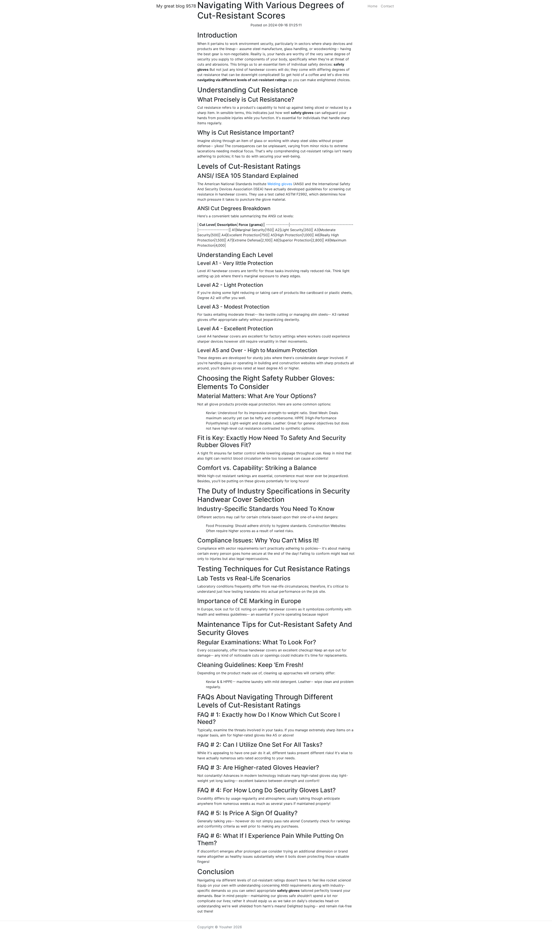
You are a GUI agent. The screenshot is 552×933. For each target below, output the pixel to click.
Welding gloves (279, 184)
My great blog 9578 (176, 6)
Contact (387, 6)
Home (372, 6)
